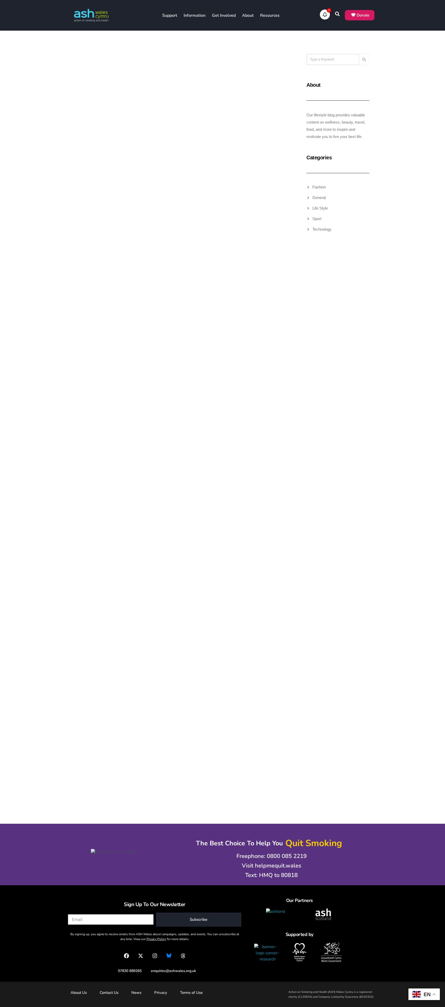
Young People (191, 82)
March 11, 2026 (237, 124)
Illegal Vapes (117, 74)
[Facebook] (126, 956)
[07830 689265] (127, 971)
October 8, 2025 (163, 514)
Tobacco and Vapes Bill (109, 82)
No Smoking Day (264, 65)
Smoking (269, 74)
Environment (116, 637)
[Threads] (183, 956)
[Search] (364, 59)
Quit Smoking (248, 74)
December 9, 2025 (240, 333)
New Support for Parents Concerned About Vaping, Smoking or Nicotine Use (251, 542)
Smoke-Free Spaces (112, 662)
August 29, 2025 (238, 514)
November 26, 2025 (92, 514)
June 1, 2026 (86, 124)
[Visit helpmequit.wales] (269, 866)
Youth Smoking (264, 307)
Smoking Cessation (112, 282)
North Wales (116, 645)
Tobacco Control (188, 74)
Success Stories (114, 290)
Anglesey (95, 637)
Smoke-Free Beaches (111, 653)
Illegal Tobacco (114, 65)
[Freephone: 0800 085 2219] (269, 856)
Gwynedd (95, 645)
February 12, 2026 (90, 333)
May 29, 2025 (161, 695)
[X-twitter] (140, 956)
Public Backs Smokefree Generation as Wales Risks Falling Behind (172, 542)
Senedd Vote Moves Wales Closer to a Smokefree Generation (245, 361)
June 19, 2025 (87, 695)
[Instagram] (155, 956)
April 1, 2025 (235, 695)
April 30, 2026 (162, 124)
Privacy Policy (156, 939)
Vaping (270, 290)
